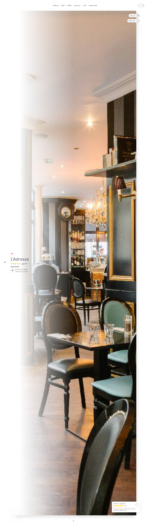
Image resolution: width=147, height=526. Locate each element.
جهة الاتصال (56, 5)
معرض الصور (77, 5)
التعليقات (69, 5)
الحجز (84, 5)
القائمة (62, 5)
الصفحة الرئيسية (93, 5)
